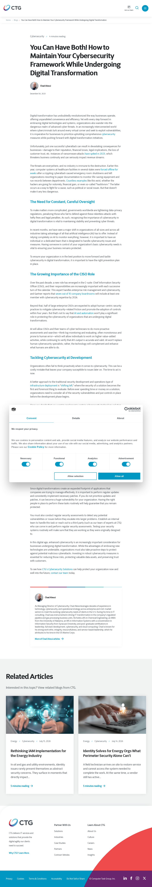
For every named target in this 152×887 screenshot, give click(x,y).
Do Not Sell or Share (76, 878)
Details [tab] (76, 418)
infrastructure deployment (43, 385)
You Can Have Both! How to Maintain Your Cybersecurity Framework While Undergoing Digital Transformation (64, 20)
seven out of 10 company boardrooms (75, 293)
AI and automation (84, 313)
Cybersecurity (37, 36)
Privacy (9, 878)
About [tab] (120, 418)
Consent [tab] (31, 418)
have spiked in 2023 (95, 153)
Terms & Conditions (37, 878)
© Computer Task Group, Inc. (102, 878)
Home (8, 20)
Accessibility (56, 878)
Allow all (119, 476)
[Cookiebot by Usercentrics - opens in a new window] (128, 409)
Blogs (16, 20)
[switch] (59, 464)
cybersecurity (108, 134)
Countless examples (76, 180)
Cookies (20, 878)
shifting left (66, 385)
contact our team (59, 573)
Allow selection (75, 476)
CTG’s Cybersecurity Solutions (57, 569)
